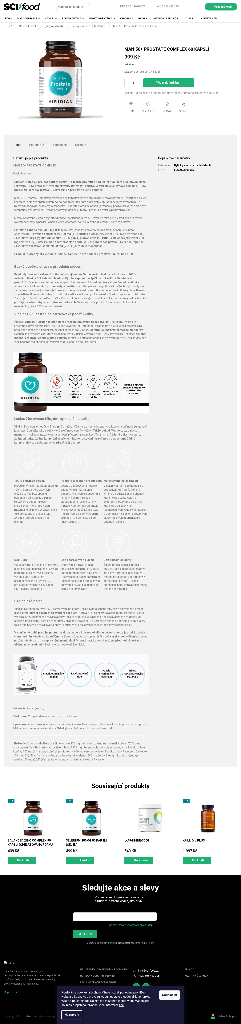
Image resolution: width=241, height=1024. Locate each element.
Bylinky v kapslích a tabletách (192, 165)
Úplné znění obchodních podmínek (103, 969)
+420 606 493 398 (149, 975)
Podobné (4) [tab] (37, 145)
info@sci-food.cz (148, 970)
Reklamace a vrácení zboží (98, 982)
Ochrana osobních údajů (97, 976)
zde (121, 1005)
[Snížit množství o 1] (138, 85)
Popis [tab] (17, 145)
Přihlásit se (85, 934)
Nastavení (72, 1015)
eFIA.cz (189, 969)
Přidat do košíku (167, 82)
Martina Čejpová (196, 976)
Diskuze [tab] (80, 145)
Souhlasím (169, 995)
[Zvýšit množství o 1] (138, 80)
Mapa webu (10, 992)
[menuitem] (7, 19)
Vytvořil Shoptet (227, 1016)
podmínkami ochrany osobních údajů (131, 925)
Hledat (94, 6)
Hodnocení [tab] (60, 145)
